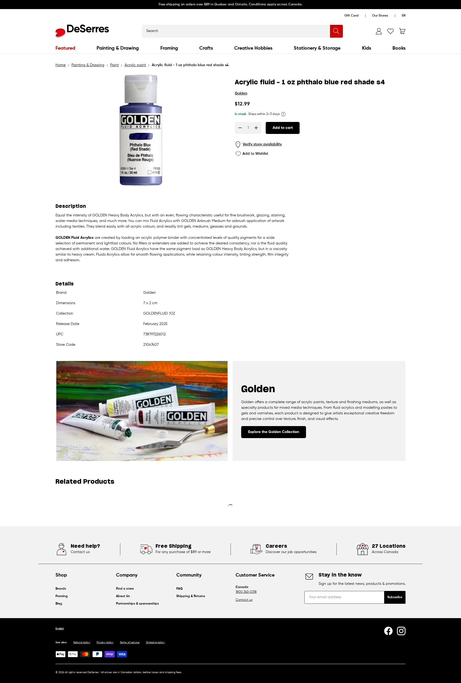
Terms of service (130, 642)
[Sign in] (379, 31)
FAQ (179, 588)
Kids (366, 48)
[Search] (336, 31)
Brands (60, 588)
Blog (58, 603)
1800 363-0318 (246, 592)
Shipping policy (155, 642)
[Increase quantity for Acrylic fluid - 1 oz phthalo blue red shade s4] (256, 127)
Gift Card (351, 15)
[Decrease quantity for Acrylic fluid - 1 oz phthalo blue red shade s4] (240, 127)
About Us (123, 596)
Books (399, 48)
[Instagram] (401, 631)
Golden (241, 93)
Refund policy (81, 642)
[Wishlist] (390, 31)
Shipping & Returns (190, 596)
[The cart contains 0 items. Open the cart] (402, 31)
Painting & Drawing (118, 48)
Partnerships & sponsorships (137, 603)
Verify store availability (262, 144)
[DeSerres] (82, 31)
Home (60, 65)
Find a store (125, 588)
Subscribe (394, 597)
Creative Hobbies (253, 48)
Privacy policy (105, 642)
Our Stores (380, 15)
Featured (65, 48)
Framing (169, 48)
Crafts (206, 48)
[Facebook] (388, 631)
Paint (114, 65)
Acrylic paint (135, 65)
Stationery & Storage (317, 48)
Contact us (244, 600)
